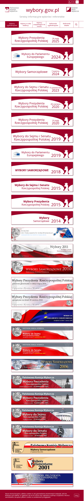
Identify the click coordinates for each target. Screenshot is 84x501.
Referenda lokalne (66, 24)
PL (77, 2)
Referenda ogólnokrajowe (53, 24)
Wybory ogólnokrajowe (12, 24)
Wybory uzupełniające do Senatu (39, 24)
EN (74, 2)
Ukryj (76, 495)
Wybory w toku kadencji (25, 24)
